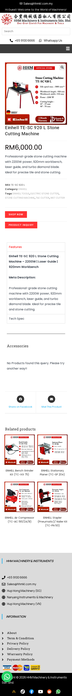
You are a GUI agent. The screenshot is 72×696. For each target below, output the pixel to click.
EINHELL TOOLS (21, 193)
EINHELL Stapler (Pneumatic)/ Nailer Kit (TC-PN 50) (52, 521)
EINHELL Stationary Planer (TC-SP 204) (52, 472)
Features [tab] (15, 247)
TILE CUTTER (42, 198)
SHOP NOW (16, 214)
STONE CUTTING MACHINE (20, 198)
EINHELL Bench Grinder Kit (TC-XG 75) (19, 472)
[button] (68, 48)
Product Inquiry (21, 225)
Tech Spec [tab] (16, 318)
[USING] (22, 691)
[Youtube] (40, 691)
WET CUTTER (57, 198)
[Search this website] (36, 31)
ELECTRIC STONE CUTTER (44, 193)
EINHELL (23, 189)
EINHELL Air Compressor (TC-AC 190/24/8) (19, 519)
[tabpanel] (36, 283)
